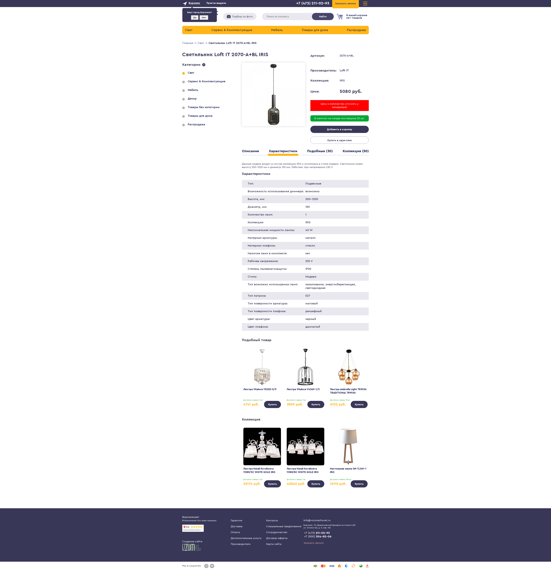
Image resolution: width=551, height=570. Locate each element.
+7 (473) (317, 533)
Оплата (235, 532)
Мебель (277, 30)
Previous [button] (248, 373)
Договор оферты (277, 538)
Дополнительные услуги (246, 538)
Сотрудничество (276, 532)
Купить (272, 404)
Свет (189, 30)
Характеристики (283, 151)
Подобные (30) (320, 151)
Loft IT (344, 70)
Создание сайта (192, 541)
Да (194, 17)
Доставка (236, 526)
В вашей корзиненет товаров (356, 16)
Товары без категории (204, 107)
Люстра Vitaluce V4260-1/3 (303, 389)
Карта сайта (274, 544)
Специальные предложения (283, 526)
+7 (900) (317, 536)
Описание (250, 151)
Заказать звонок (313, 543)
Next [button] (362, 373)
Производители (241, 544)
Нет (204, 17)
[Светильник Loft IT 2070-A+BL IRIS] (273, 126)
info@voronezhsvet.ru (317, 520)
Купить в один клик (339, 140)
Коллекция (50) (356, 151)
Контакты (272, 520)
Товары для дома (315, 30)
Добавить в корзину (339, 129)
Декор (192, 98)
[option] (262, 378)
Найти (323, 16)
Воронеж (194, 3)
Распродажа (356, 30)
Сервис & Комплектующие (232, 30)
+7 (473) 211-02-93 (312, 3)
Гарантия (236, 520)
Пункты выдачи (216, 3)
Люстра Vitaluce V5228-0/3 (259, 389)
